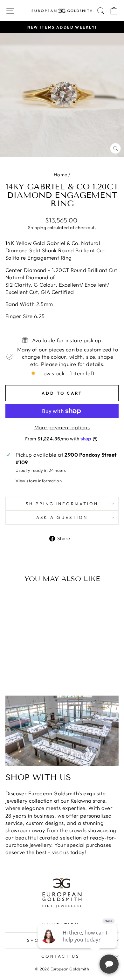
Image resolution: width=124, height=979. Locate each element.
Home (60, 175)
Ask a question (62, 517)
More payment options (62, 427)
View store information (39, 480)
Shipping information (62, 503)
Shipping (37, 227)
